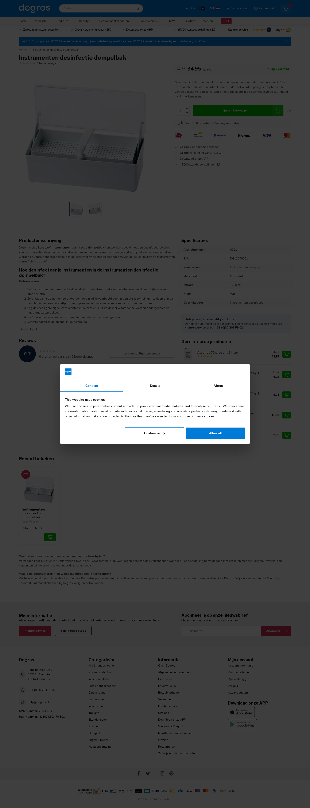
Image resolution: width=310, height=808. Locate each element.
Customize (152, 433)
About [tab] (218, 385)
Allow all (215, 433)
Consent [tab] (91, 385)
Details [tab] (155, 385)
